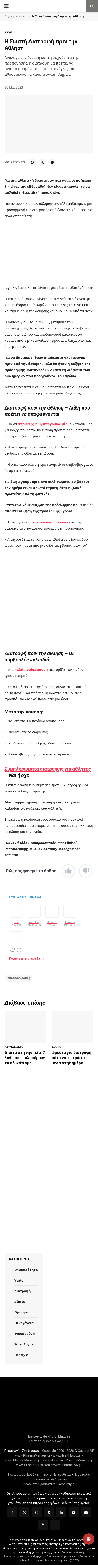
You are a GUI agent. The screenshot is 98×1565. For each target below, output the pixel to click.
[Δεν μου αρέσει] (85, 870)
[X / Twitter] (42, 162)
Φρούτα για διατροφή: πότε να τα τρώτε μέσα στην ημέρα (72, 1057)
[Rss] (43, 1525)
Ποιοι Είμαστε (59, 1436)
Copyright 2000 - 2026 (58, 1450)
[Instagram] (37, 1512)
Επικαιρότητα (26, 1269)
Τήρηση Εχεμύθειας (56, 1474)
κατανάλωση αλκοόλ (50, 522)
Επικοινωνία (37, 1436)
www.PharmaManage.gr (32, 1455)
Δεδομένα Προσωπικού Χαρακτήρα (49, 1484)
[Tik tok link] (55, 1525)
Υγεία (18, 1280)
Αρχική (9, 16)
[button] (88, 1539)
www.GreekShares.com (33, 1465)
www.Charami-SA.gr (67, 1465)
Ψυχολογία (23, 1344)
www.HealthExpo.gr (67, 1455)
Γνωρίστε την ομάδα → (26, 958)
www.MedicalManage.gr (22, 1460)
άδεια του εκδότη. (72, 1552)
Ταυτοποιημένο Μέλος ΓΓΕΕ (49, 1441)
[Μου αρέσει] (68, 870)
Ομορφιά (21, 1312)
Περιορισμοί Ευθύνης (24, 1474)
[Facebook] (32, 162)
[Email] (86, 1512)
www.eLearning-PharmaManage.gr (67, 1460)
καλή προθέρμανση (31, 669)
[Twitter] (24, 1512)
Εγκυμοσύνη (24, 1333)
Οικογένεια (24, 1323)
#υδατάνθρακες (18, 978)
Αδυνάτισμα (14, 1046)
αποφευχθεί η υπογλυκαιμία (43, 424)
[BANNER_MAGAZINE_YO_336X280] (49, 1116)
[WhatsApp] (52, 162)
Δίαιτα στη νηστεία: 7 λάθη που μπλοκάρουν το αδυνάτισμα (25, 1057)
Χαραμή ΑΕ (86, 1450)
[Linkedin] (61, 1512)
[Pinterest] (49, 1512)
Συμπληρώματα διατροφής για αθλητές (48, 769)
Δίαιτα (23, 16)
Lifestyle (21, 1354)
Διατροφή (22, 1291)
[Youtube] (74, 1512)
